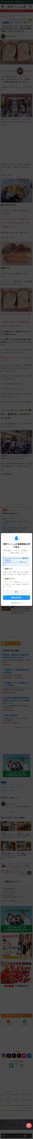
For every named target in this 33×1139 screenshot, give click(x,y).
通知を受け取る (16, 597)
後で (16, 592)
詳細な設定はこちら (16, 602)
